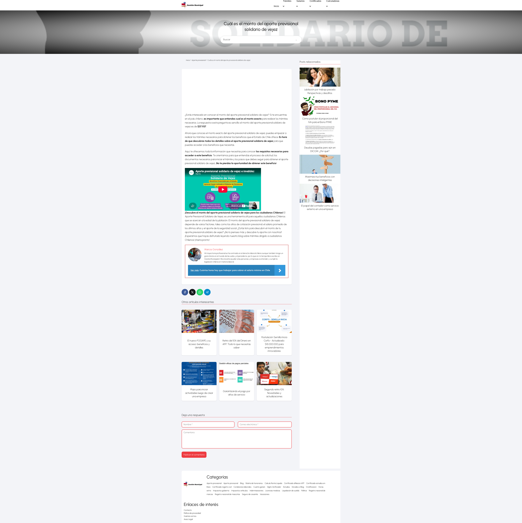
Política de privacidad (192, 513)
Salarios (300, 1)
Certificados (315, 1)
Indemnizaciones (256, 490)
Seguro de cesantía (250, 494)
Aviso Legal (188, 519)
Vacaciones (264, 494)
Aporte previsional (214, 483)
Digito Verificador (274, 487)
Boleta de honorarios (254, 483)
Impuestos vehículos (239, 490)
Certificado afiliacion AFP (294, 483)
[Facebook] (185, 292)
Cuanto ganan (259, 487)
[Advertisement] (237, 89)
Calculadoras (332, 1)
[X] (192, 292)
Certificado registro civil (222, 487)
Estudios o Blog (298, 487)
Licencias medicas (272, 490)
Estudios (286, 487)
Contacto (188, 510)
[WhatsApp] (200, 292)
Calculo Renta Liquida (273, 483)
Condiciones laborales (242, 487)
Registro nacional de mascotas (227, 494)
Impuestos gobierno (221, 490)
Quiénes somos (190, 516)
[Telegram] (207, 292)
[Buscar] (296, 38)
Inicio (276, 6)
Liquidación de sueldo (290, 490)
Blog (242, 483)
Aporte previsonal (230, 483)
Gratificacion (311, 487)
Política (304, 490)
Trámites (287, 1)
